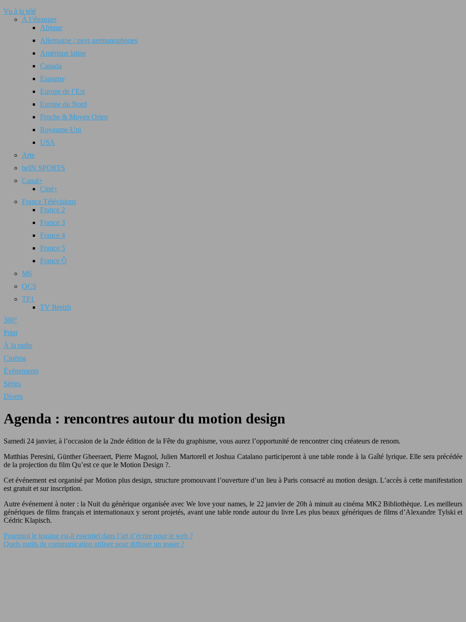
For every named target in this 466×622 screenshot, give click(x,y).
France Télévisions (49, 201)
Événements (21, 371)
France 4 (52, 235)
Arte (28, 155)
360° (10, 320)
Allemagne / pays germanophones (88, 40)
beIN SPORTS (43, 168)
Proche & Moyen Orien (74, 117)
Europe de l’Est (62, 91)
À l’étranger (39, 19)
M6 (27, 273)
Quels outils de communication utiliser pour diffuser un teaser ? (94, 544)
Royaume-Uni (60, 129)
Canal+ (32, 180)
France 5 (52, 248)
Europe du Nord (63, 104)
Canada (51, 66)
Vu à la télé (20, 11)
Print (10, 332)
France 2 (52, 210)
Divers (13, 396)
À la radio (18, 345)
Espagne (52, 78)
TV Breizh (55, 307)
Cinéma (15, 358)
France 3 (52, 222)
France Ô (53, 261)
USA (47, 142)
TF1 (28, 299)
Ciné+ (49, 189)
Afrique (51, 27)
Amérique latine (63, 53)
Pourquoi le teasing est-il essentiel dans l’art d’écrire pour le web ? (98, 536)
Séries (12, 383)
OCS (29, 286)
